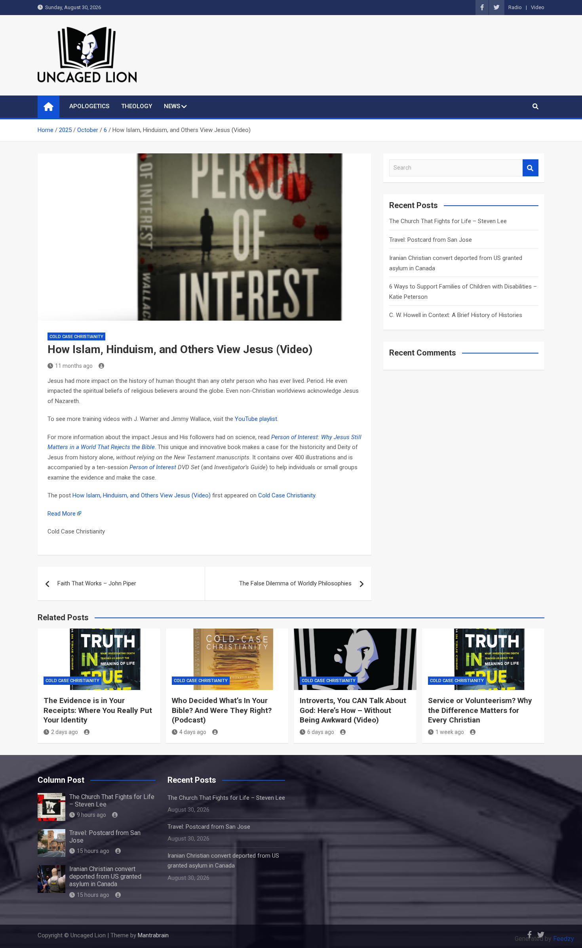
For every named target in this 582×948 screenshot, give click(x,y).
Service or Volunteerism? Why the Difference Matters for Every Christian (480, 710)
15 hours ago (93, 851)
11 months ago (74, 366)
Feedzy (563, 938)
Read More (62, 513)
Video (537, 7)
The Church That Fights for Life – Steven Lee (448, 221)
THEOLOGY (136, 106)
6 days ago (320, 732)
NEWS (172, 106)
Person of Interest (152, 467)
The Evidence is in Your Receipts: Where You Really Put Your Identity (98, 710)
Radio (515, 7)
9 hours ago (91, 815)
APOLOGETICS (89, 106)
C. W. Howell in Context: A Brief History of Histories (455, 315)
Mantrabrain (153, 935)
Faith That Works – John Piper (96, 583)
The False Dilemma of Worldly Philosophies (295, 583)
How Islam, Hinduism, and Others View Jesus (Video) (141, 495)
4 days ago (192, 732)
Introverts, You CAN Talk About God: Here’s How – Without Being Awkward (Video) (353, 710)
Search (530, 167)
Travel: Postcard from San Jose (430, 239)
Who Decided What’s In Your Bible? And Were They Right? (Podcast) (222, 710)
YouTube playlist (256, 418)
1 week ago (450, 732)
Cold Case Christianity (76, 336)
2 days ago (64, 732)
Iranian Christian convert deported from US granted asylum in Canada (105, 876)
